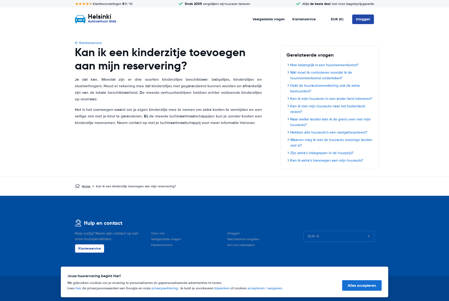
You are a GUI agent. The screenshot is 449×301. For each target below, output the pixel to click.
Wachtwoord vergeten (243, 239)
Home (86, 186)
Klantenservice (304, 19)
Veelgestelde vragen (269, 19)
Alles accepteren (362, 285)
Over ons (158, 233)
